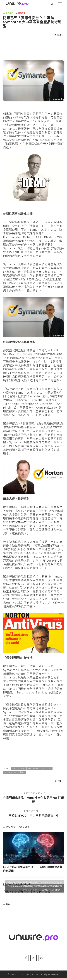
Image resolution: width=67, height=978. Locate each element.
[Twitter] (33, 958)
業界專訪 (9, 13)
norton (46, 768)
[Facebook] (26, 958)
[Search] (51, 4)
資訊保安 (22, 13)
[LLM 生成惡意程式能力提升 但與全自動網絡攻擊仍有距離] (33, 848)
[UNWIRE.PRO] (17, 3)
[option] (33, 852)
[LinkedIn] (41, 958)
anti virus (18, 768)
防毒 (22, 772)
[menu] (60, 4)
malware (33, 768)
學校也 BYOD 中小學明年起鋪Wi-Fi (33, 815)
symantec (10, 772)
